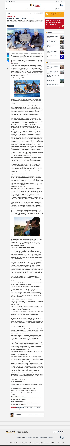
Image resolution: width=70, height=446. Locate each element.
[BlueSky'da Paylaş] (8, 61)
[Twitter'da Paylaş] (8, 56)
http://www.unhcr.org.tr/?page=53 (19, 379)
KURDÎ (62, 1)
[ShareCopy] (8, 64)
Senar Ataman (18, 414)
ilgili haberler (49, 32)
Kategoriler (62, 8)
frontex (31, 407)
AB (11, 61)
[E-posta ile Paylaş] (8, 66)
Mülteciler (23, 149)
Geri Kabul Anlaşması (39, 55)
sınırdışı (40, 99)
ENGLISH (57, 1)
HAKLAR (9, 13)
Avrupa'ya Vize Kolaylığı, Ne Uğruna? (20, 18)
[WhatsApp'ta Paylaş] (8, 59)
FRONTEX (24, 238)
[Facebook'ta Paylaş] (8, 54)
